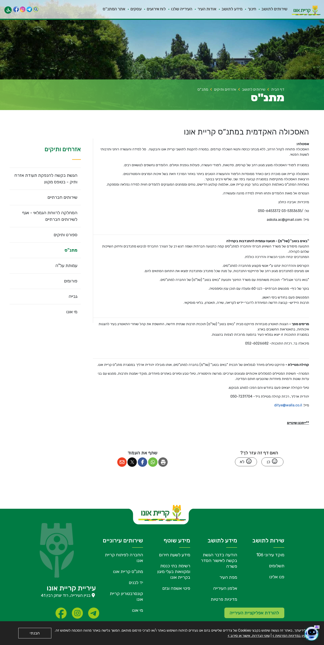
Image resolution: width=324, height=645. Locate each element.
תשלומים (276, 565)
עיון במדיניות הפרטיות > (289, 636)
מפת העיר (228, 577)
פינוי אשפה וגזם (176, 588)
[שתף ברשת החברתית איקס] (132, 462)
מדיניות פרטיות (224, 599)
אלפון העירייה (225, 588)
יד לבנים (136, 582)
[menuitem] (271, 9)
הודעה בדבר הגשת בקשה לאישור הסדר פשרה (219, 560)
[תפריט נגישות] (8, 10)
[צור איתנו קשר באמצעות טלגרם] (29, 9)
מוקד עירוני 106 (270, 554)
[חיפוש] (36, 9)
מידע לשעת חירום (174, 554)
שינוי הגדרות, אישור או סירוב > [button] (249, 636)
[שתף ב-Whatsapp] (153, 462)
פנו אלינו (276, 576)
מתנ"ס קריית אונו (128, 571)
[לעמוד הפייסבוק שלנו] (16, 9)
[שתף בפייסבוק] (142, 462)
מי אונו (137, 610)
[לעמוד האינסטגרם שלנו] (22, 9)
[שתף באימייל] (122, 462)
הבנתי (35, 633)
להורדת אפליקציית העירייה (254, 613)
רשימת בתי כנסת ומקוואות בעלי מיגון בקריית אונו (173, 571)
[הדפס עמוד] (163, 462)
